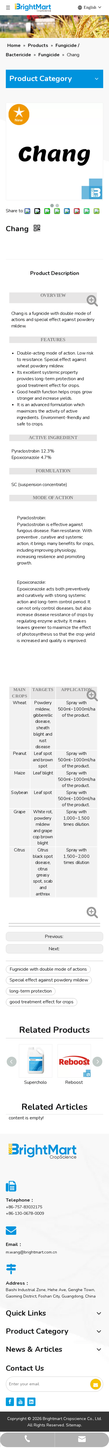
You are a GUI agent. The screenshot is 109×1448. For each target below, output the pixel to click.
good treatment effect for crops (42, 1002)
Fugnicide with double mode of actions (48, 969)
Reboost (50, 1082)
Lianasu (89, 1082)
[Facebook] (10, 1402)
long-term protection (31, 991)
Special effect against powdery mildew (49, 980)
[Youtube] (21, 1402)
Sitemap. (74, 1425)
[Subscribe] (95, 1384)
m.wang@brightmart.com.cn (31, 1252)
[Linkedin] (31, 1402)
